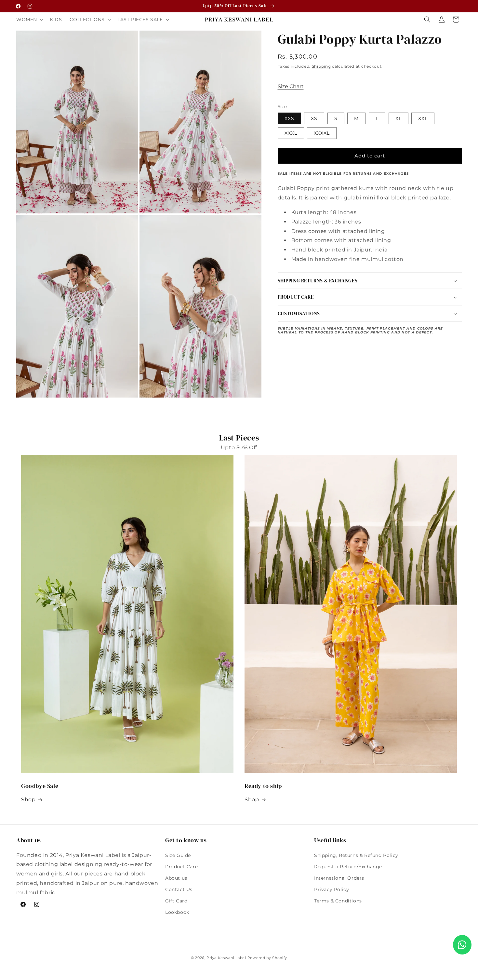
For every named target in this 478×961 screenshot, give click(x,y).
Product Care (181, 867)
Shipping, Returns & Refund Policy (356, 855)
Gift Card (176, 901)
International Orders (339, 878)
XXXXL (322, 133)
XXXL (291, 133)
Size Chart (291, 87)
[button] (29, 19)
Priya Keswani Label (226, 957)
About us (176, 878)
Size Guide (178, 855)
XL (398, 119)
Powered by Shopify (267, 957)
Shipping (321, 66)
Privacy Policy (331, 889)
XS (314, 119)
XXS (289, 119)
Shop (28, 799)
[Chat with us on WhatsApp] (462, 945)
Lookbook (177, 912)
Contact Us (179, 889)
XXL (423, 119)
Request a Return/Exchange (348, 867)
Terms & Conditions (338, 901)
